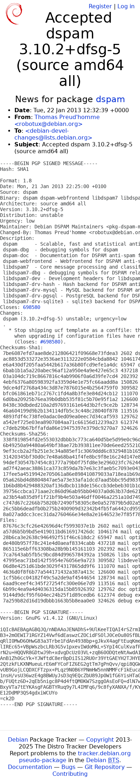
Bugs (68, 767)
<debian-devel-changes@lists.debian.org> (53, 134)
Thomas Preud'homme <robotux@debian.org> (57, 120)
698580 (31, 307)
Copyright (100, 739)
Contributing (70, 773)
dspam (110, 99)
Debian (18, 739)
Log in (126, 6)
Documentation (30, 767)
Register (100, 6)
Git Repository (105, 767)
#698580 (50, 342)
